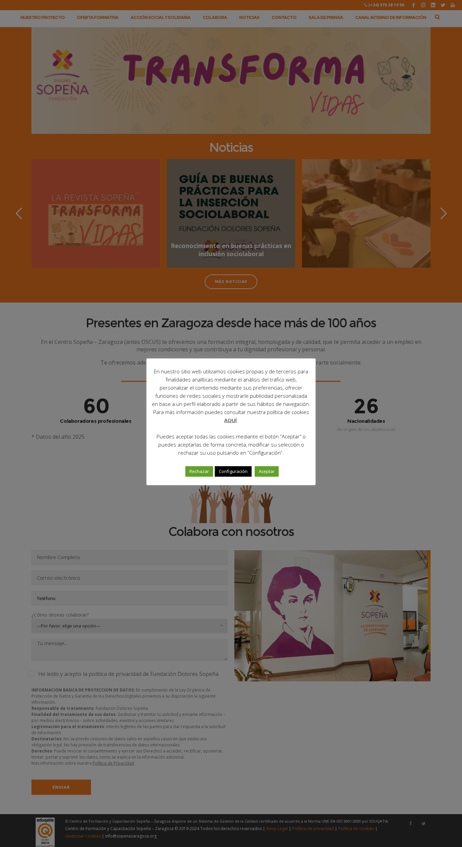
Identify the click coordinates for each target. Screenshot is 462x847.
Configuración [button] (233, 471)
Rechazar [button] (199, 471)
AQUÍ (230, 420)
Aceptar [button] (267, 471)
